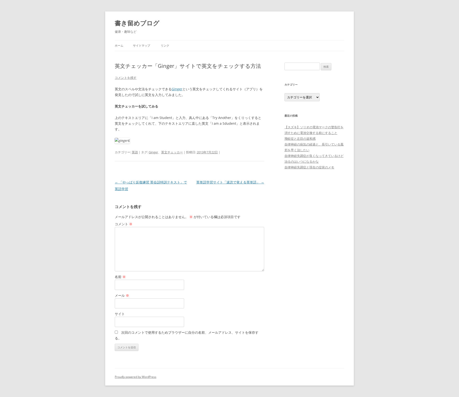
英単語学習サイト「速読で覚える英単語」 (230, 182)
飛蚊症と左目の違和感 (300, 138)
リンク (165, 45)
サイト (120, 313)
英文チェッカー (172, 152)
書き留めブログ (137, 23)
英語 (135, 152)
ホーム (119, 45)
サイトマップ (141, 45)
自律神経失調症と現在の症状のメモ (309, 167)
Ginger (177, 89)
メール (122, 295)
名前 (120, 276)
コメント (123, 224)
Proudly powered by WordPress (135, 377)
